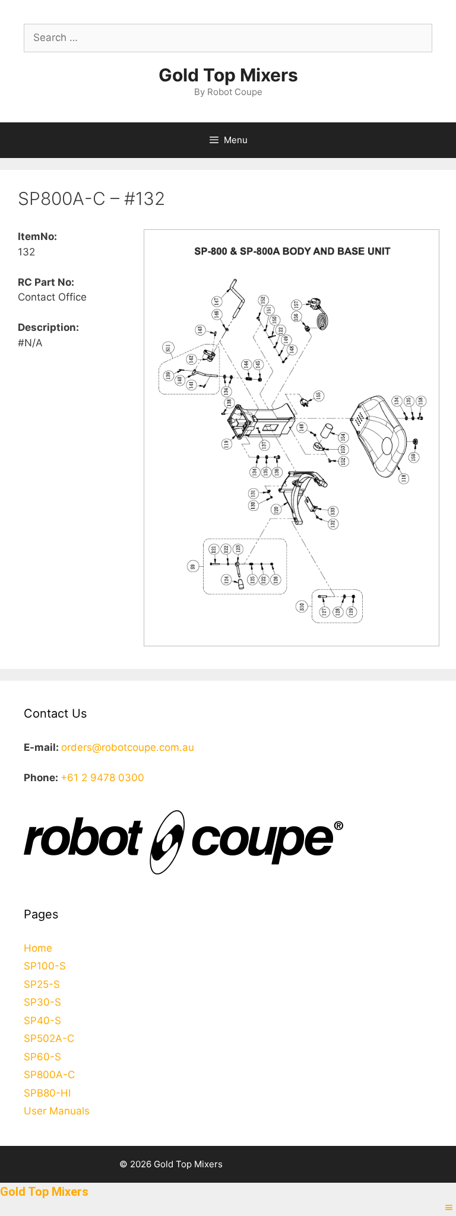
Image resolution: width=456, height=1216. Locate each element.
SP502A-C (49, 1038)
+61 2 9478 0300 (102, 778)
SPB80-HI (47, 1093)
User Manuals (57, 1111)
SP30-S (42, 1002)
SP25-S (42, 984)
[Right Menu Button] (449, 1208)
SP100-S (45, 966)
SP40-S (42, 1021)
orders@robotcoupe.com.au (127, 747)
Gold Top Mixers (228, 75)
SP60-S (42, 1057)
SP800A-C (49, 1075)
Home (38, 948)
